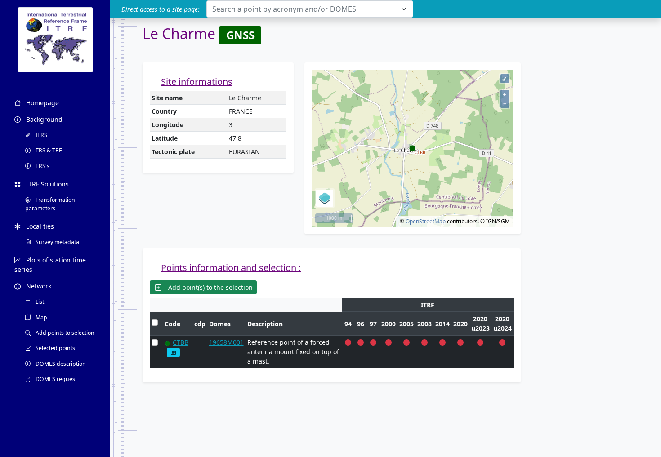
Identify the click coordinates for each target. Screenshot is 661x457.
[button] (173, 352)
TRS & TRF (48, 150)
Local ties (39, 226)
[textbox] (304, 9)
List (39, 302)
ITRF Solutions (46, 184)
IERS (40, 135)
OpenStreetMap (426, 221)
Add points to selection (64, 333)
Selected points (54, 348)
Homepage (41, 102)
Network (37, 286)
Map (40, 317)
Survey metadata (56, 242)
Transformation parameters (50, 204)
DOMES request (55, 379)
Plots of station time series (50, 265)
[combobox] (309, 9)
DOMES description (60, 364)
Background (43, 119)
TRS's (41, 166)
